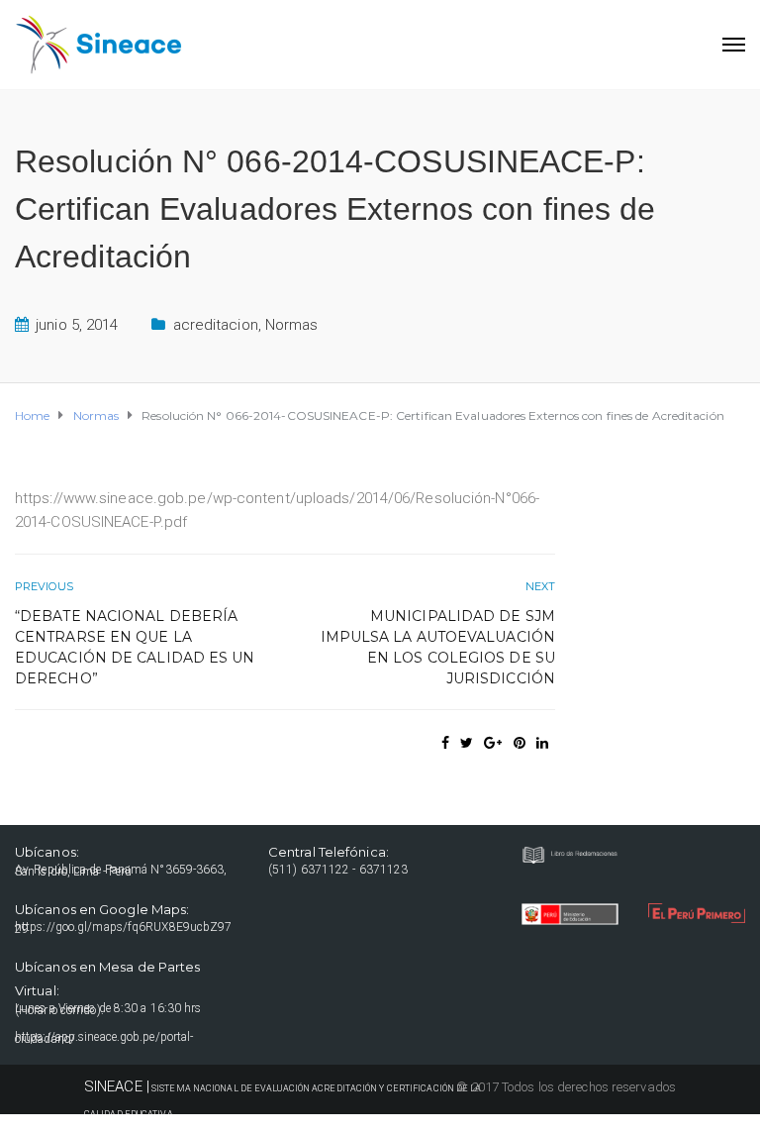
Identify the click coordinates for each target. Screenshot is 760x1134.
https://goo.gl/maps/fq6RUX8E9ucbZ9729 (124, 928)
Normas (292, 325)
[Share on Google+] (493, 743)
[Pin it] (519, 743)
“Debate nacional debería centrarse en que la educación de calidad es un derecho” (135, 647)
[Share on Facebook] (445, 743)
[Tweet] (466, 743)
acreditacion (215, 325)
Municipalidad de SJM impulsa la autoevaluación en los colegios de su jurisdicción (438, 647)
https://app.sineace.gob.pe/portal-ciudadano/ (104, 1038)
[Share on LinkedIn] (542, 743)
